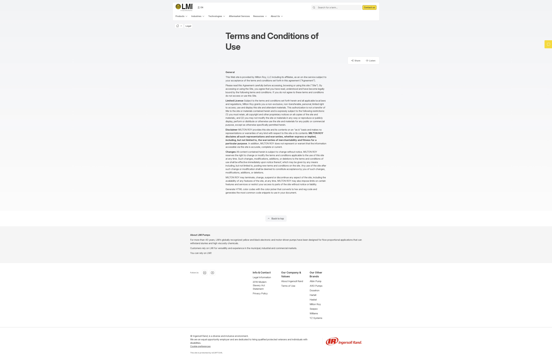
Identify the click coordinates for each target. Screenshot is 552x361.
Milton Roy (315, 304)
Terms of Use (288, 285)
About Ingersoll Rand (292, 281)
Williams (314, 313)
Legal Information (262, 277)
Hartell (313, 295)
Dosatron (314, 290)
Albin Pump (315, 281)
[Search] (314, 7)
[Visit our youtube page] (212, 272)
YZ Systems (316, 318)
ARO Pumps (316, 285)
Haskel (313, 299)
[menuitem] (182, 16)
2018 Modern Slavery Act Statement (260, 285)
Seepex (314, 308)
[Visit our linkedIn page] (204, 272)
